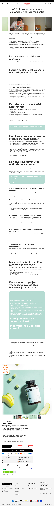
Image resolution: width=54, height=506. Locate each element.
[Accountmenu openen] (48, 4)
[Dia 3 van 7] (23, 417)
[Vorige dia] (3, 389)
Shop (16, 485)
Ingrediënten (17, 491)
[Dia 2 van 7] (19, 417)
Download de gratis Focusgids (46, 0)
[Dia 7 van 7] (39, 417)
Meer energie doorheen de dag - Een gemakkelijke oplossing (20, 121)
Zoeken (29, 485)
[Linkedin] (51, 504)
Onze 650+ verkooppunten (19, 488)
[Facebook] (45, 504)
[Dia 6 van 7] (35, 417)
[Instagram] (47, 504)
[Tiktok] (49, 504)
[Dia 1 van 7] (14, 417)
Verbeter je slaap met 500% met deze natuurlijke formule (20, 120)
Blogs (16, 492)
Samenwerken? (17, 494)
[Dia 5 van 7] (31, 417)
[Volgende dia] (51, 389)
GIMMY (6, 504)
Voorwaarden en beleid (17, 504)
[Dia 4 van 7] (27, 417)
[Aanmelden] (50, 493)
